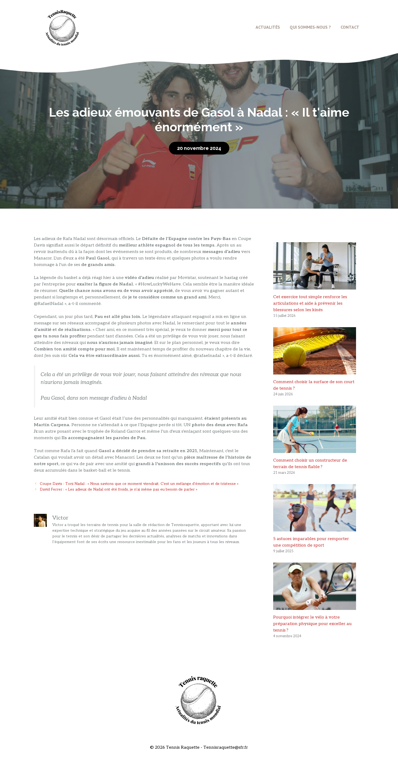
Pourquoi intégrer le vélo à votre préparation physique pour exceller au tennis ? (312, 624)
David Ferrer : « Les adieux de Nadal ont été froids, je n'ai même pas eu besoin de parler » (118, 489)
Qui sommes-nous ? (310, 27)
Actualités (268, 27)
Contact (350, 27)
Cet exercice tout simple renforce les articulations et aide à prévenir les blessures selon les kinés (310, 303)
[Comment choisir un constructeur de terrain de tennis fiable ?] (314, 449)
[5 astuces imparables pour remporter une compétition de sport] (314, 528)
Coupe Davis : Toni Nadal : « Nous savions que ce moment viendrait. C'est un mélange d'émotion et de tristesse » (139, 484)
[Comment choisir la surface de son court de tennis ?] (314, 371)
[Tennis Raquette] (62, 26)
